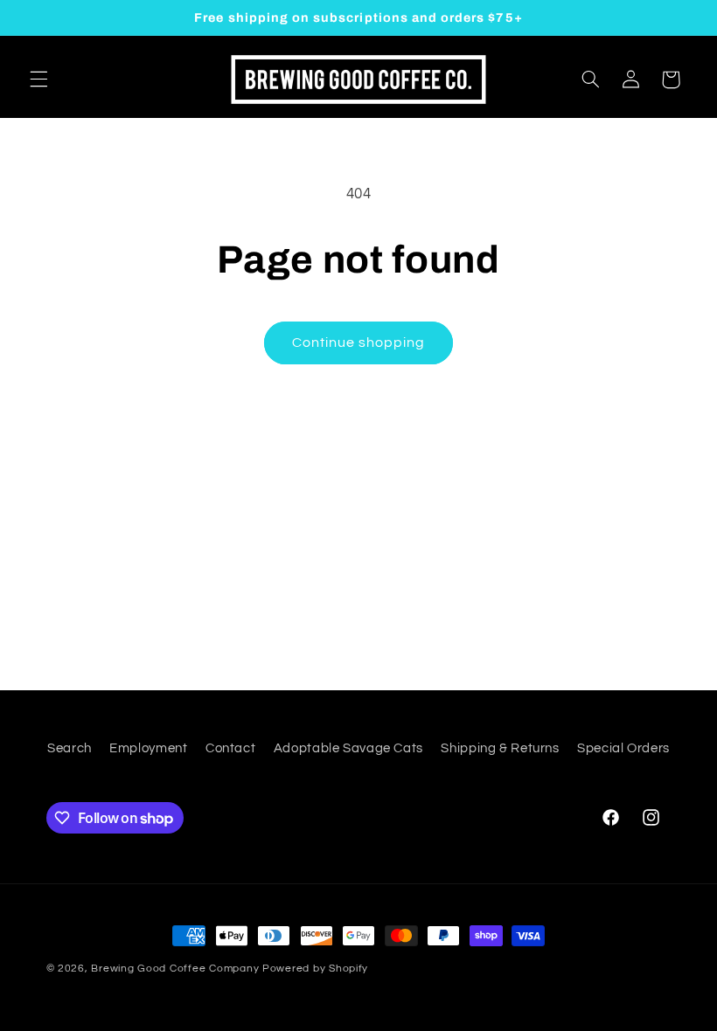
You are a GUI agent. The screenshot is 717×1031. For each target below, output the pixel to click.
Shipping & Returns (500, 748)
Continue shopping (359, 342)
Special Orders (623, 748)
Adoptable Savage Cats (348, 748)
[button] (38, 79)
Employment (148, 748)
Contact (230, 748)
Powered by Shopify (315, 968)
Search (69, 748)
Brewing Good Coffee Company (175, 968)
